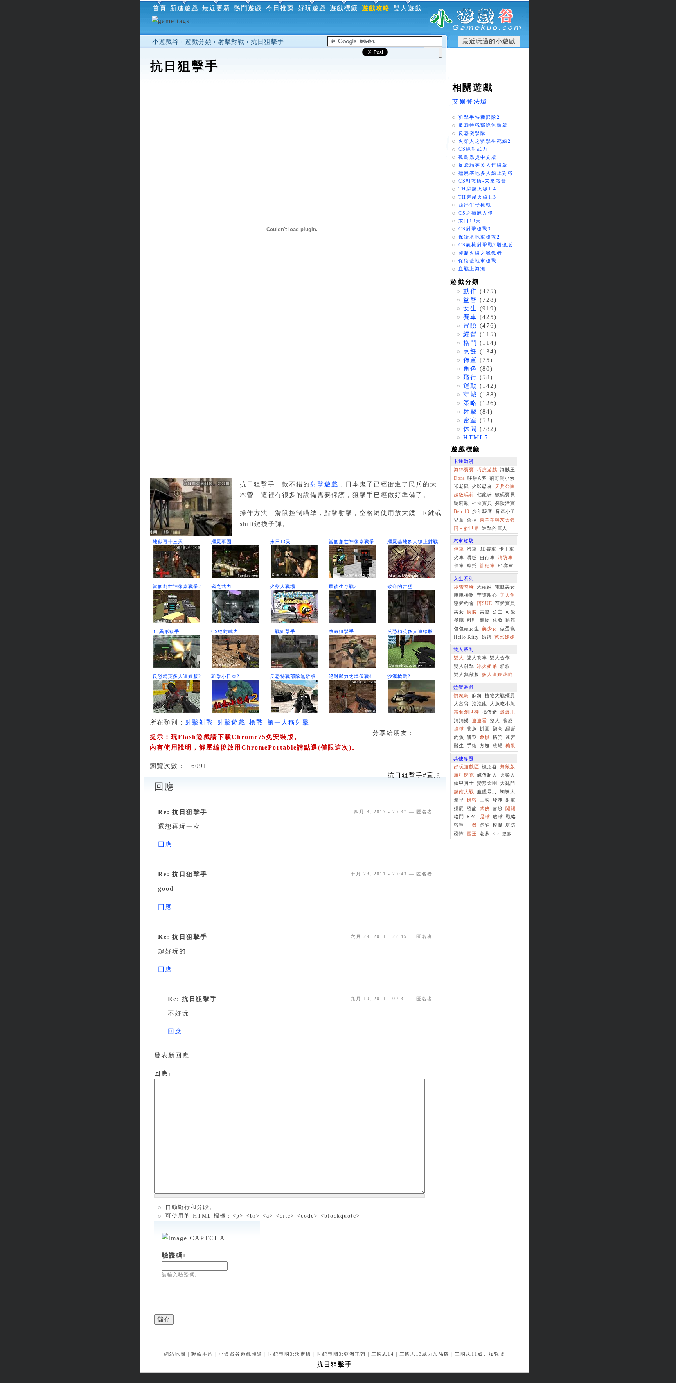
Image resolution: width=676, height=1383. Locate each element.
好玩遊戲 (312, 8)
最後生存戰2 (343, 586)
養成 (508, 720)
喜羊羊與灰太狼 (497, 520)
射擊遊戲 (324, 484)
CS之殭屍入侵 (475, 213)
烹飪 (470, 351)
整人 (495, 720)
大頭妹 (484, 587)
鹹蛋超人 (487, 775)
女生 (470, 308)
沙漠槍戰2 (398, 676)
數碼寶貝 (505, 494)
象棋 (485, 737)
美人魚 (507, 595)
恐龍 (472, 808)
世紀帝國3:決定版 (289, 1354)
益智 (470, 299)
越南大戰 (464, 792)
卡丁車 (506, 549)
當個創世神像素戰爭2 (177, 586)
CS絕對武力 (224, 631)
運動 (470, 385)
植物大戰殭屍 (500, 695)
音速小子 (505, 511)
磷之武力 (221, 586)
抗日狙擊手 (267, 41)
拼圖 (485, 729)
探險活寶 (505, 503)
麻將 (477, 695)
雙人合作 (500, 657)
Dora (459, 478)
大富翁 (461, 704)
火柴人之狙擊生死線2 (484, 141)
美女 (459, 612)
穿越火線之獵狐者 (480, 253)
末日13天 (280, 541)
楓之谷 (489, 767)
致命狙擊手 (341, 631)
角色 (470, 368)
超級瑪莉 (464, 494)
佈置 (470, 360)
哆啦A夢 (477, 478)
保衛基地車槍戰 (477, 261)
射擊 (470, 411)
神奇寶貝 (482, 503)
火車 (459, 557)
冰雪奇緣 (464, 587)
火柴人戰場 (282, 586)
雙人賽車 (477, 657)
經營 (470, 334)
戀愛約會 (464, 603)
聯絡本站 (202, 1354)
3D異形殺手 (166, 631)
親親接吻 (464, 595)
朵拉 (472, 520)
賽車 (470, 317)
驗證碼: (174, 1255)
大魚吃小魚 (502, 704)
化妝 (498, 620)
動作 (470, 291)
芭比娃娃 (504, 637)
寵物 (485, 620)
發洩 (498, 800)
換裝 (472, 612)
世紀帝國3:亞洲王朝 (341, 1354)
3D (496, 833)
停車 (459, 549)
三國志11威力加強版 (480, 1354)
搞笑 (498, 737)
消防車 (505, 557)
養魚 (472, 729)
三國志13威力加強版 (424, 1354)
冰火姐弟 (487, 666)
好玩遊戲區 (466, 767)
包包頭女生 (466, 628)
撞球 (459, 729)
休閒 (470, 428)
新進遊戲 (184, 8)
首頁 (160, 8)
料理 (472, 620)
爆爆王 (507, 712)
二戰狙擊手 (282, 631)
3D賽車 (488, 549)
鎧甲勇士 (464, 783)
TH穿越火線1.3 (477, 197)
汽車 (472, 549)
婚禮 (487, 637)
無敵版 (507, 767)
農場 (498, 745)
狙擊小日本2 (225, 676)
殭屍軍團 (221, 541)
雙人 (459, 657)
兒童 (459, 520)
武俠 (485, 808)
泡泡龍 (479, 704)
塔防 (510, 825)
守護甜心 (487, 595)
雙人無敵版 (466, 674)
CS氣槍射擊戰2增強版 (485, 245)
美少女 (489, 628)
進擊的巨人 (494, 528)
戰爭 (459, 825)
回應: (162, 1073)
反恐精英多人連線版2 (177, 676)
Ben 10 (461, 511)
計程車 (487, 566)
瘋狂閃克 (464, 775)
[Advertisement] (293, 99)
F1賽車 (506, 566)
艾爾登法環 (469, 101)
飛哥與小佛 (502, 478)
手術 (472, 745)
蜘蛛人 (507, 792)
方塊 (485, 745)
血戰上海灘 (472, 268)
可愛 (510, 612)
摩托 (472, 566)
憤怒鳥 (461, 695)
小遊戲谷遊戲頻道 (240, 1354)
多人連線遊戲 (497, 674)
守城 (470, 394)
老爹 (485, 833)
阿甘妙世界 (466, 528)
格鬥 (470, 342)
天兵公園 (505, 486)
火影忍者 (482, 486)
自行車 (487, 557)
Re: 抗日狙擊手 (182, 812)
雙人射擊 (464, 666)
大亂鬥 (507, 783)
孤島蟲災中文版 (477, 157)
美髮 (485, 612)
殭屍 (459, 808)
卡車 (459, 566)
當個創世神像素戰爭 (351, 541)
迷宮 (510, 737)
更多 (507, 833)
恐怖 (459, 833)
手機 (472, 825)
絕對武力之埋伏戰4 (350, 676)
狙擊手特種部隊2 (479, 117)
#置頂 (414, 775)
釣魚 (459, 737)
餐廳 (459, 620)
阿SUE (484, 603)
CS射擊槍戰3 (474, 228)
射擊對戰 (231, 41)
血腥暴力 (487, 792)
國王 (472, 833)
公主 (498, 612)
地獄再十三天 (168, 541)
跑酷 (485, 825)
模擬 (498, 825)
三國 (485, 800)
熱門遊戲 (248, 8)
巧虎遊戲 (487, 469)
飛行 (470, 377)
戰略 (511, 817)
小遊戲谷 (165, 41)
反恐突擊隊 (472, 133)
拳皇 (459, 800)
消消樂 (461, 720)
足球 (485, 817)
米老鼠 (461, 486)
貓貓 (505, 666)
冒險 (470, 325)
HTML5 (475, 437)
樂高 (498, 729)
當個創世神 (466, 712)
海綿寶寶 (464, 469)
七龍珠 (484, 494)
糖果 (510, 745)
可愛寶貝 (505, 603)
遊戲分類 (198, 41)
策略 (470, 403)
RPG (472, 817)
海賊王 (507, 469)
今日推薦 (280, 8)
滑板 (472, 557)
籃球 (498, 817)
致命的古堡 (400, 586)
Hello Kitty (466, 637)
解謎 (472, 737)
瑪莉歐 (461, 503)
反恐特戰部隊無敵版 (293, 676)
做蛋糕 (507, 628)
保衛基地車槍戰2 (479, 237)
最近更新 (216, 8)
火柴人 (507, 775)
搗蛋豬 (489, 712)
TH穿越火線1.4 (477, 189)
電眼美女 (505, 587)
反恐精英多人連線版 (410, 631)
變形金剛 (487, 783)
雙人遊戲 (408, 8)
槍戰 (256, 722)
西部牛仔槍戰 (474, 205)
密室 (470, 420)
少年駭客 (482, 511)
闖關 (510, 808)
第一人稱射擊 (288, 722)
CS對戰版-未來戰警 (482, 181)
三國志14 (382, 1354)
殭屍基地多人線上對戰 (412, 541)
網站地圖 (175, 1354)
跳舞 (510, 620)
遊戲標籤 (344, 8)
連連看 (479, 720)
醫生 (459, 745)
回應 (165, 844)
